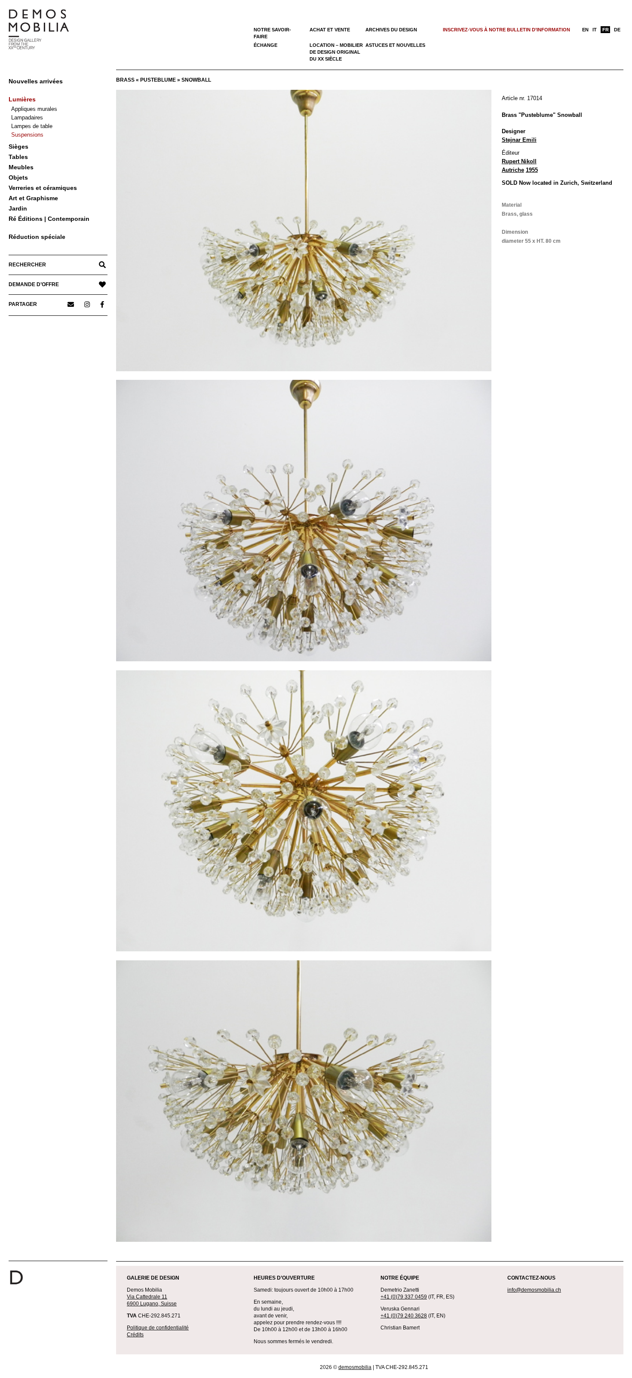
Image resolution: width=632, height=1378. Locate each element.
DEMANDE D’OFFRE (34, 284)
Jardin (18, 208)
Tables (18, 156)
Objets (18, 177)
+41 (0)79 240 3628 (403, 1316)
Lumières (22, 99)
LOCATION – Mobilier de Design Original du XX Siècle (336, 52)
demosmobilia (354, 1367)
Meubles (21, 167)
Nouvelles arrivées (36, 81)
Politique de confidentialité (158, 1328)
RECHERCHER (27, 265)
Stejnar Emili (519, 140)
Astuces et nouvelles (395, 45)
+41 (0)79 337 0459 (403, 1297)
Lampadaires (27, 117)
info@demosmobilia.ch (534, 1290)
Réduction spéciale (37, 236)
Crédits (135, 1335)
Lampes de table (31, 126)
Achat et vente (330, 29)
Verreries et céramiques (43, 187)
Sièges (18, 146)
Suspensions (27, 134)
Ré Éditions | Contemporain (49, 218)
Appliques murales (34, 109)
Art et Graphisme (33, 198)
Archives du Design (391, 29)
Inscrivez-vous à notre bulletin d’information (506, 29)
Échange (265, 45)
